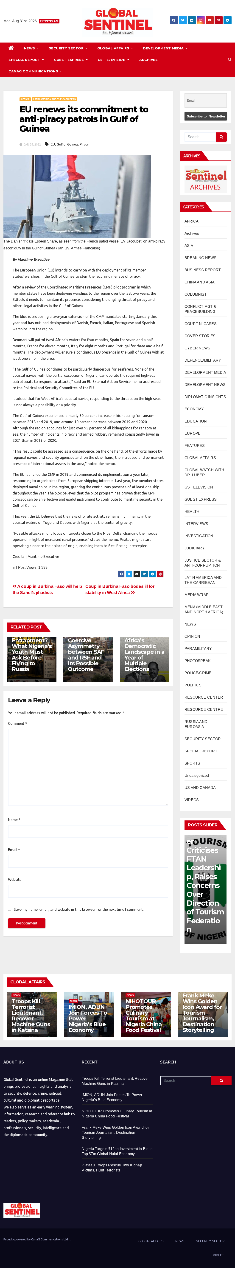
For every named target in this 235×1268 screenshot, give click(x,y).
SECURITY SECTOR (67, 48)
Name (14, 820)
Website (14, 879)
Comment (17, 723)
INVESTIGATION (199, 536)
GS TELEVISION (112, 60)
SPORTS (192, 763)
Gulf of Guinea (67, 144)
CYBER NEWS (197, 348)
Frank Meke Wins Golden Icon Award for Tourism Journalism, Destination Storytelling (202, 1012)
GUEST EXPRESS (69, 60)
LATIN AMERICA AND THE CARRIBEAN (54, 99)
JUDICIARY (195, 548)
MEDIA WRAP (197, 595)
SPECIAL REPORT (24, 60)
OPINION (192, 636)
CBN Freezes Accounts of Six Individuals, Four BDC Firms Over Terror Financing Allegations (205, 881)
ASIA (189, 246)
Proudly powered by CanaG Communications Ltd (36, 1239)
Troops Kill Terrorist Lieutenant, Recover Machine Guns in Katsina (30, 1015)
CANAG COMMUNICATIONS (33, 71)
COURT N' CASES (201, 324)
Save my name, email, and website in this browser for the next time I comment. (78, 909)
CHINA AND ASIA (200, 282)
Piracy (84, 144)
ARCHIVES (148, 60)
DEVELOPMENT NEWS (205, 385)
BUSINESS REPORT (203, 270)
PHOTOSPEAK (198, 661)
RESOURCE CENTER (204, 697)
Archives (192, 233)
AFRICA (25, 99)
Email (14, 850)
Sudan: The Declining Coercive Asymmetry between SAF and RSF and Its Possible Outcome (86, 648)
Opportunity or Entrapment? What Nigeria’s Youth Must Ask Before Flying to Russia (32, 651)
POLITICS (193, 685)
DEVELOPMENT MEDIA (164, 48)
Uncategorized (197, 775)
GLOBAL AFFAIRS (113, 48)
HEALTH (192, 512)
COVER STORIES (200, 336)
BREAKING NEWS (201, 258)
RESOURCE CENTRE (204, 709)
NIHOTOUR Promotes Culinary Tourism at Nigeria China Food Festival (144, 1015)
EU (52, 144)
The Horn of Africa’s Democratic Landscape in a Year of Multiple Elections (144, 651)
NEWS (30, 48)
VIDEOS (192, 800)
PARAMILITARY (198, 649)
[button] (230, 60)
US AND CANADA (200, 788)
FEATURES (195, 446)
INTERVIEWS (196, 524)
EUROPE (193, 433)
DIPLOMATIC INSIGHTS (205, 397)
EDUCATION (196, 421)
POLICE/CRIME (198, 673)
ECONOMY (194, 409)
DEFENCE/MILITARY (203, 360)
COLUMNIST (196, 294)
